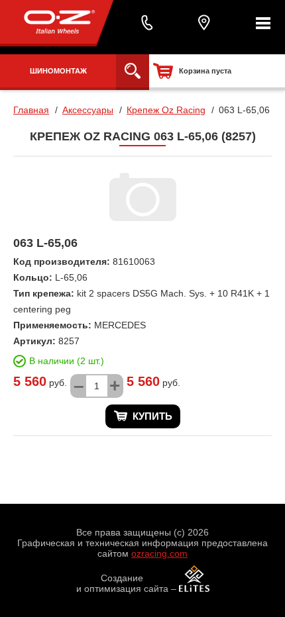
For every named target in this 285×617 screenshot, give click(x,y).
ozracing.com (159, 553)
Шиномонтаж (58, 71)
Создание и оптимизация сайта (122, 583)
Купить (152, 416)
